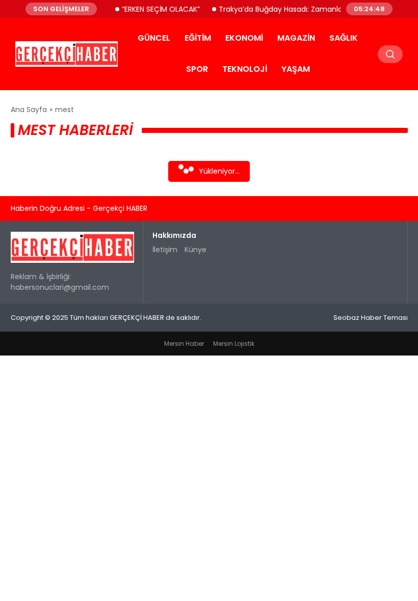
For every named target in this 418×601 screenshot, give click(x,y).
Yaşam (295, 69)
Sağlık (343, 38)
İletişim (164, 249)
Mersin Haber (184, 343)
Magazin (296, 38)
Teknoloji (244, 69)
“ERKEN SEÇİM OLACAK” (156, 9)
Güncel (154, 38)
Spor (197, 69)
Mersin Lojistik (233, 343)
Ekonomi (244, 38)
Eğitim (198, 38)
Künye (195, 249)
